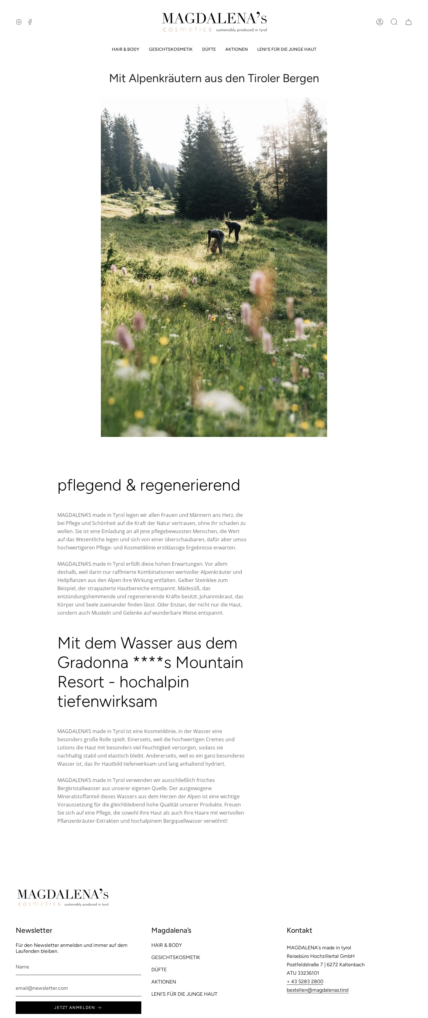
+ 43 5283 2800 (305, 981)
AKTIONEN (163, 982)
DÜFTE (159, 970)
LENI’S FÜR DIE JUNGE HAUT (184, 994)
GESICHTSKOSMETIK (175, 957)
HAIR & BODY (166, 945)
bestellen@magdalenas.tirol (318, 990)
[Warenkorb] (408, 22)
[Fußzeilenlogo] (63, 897)
